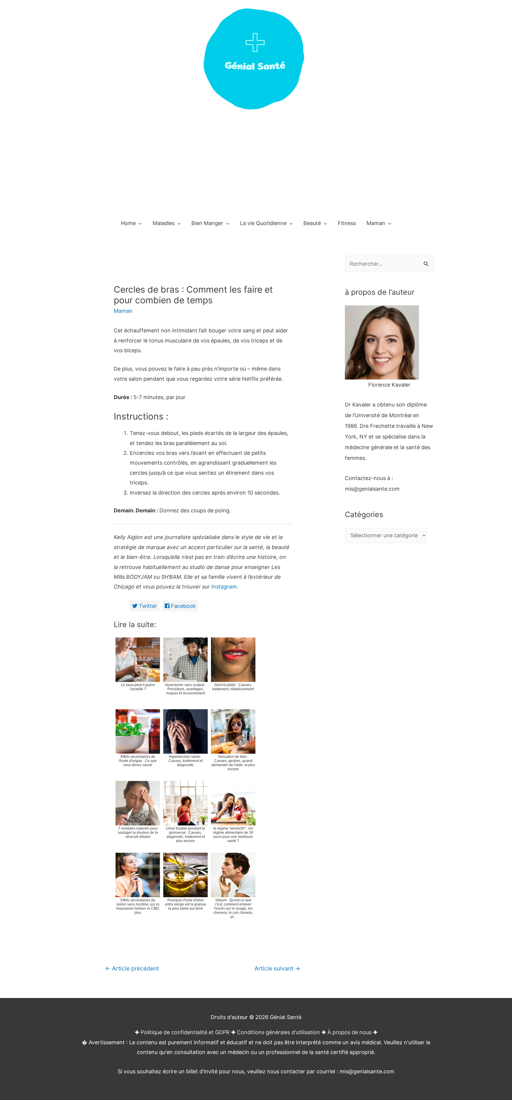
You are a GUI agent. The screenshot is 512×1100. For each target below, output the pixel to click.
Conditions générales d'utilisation (278, 1032)
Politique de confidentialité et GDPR (185, 1032)
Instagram (223, 587)
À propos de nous (349, 1032)
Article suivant (277, 968)
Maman (123, 311)
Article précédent (132, 968)
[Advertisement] (256, 168)
